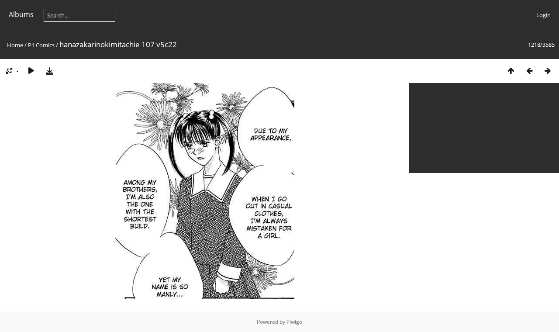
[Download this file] (49, 71)
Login (543, 15)
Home (15, 45)
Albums (21, 14)
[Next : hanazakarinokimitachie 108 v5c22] (547, 71)
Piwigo (294, 321)
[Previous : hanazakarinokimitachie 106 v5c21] (529, 71)
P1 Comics (41, 45)
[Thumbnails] (511, 71)
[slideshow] (31, 71)
